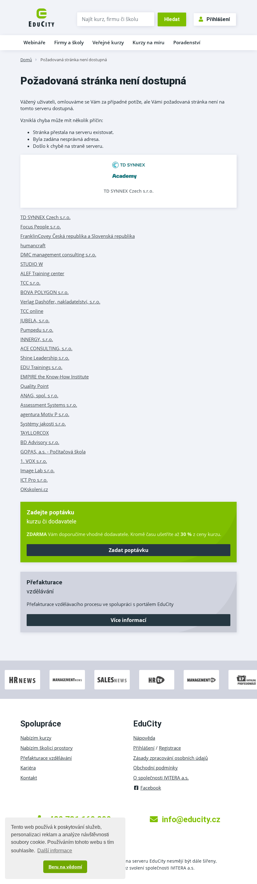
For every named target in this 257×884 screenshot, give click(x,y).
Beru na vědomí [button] (65, 866)
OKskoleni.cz (34, 489)
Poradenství (186, 42)
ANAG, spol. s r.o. (39, 395)
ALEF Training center (42, 273)
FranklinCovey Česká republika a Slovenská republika (77, 236)
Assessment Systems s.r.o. (48, 405)
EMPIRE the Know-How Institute (54, 376)
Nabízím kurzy (35, 738)
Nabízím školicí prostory (46, 748)
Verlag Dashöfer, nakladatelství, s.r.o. (60, 301)
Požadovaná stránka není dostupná (73, 59)
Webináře (34, 42)
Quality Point (34, 386)
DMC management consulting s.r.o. (58, 254)
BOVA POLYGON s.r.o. (44, 292)
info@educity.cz (191, 819)
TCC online (31, 311)
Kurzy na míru (149, 42)
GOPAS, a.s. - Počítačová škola (53, 451)
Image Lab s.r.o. (37, 470)
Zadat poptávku (129, 550)
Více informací (128, 620)
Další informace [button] (54, 850)
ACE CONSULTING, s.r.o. (46, 348)
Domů (26, 59)
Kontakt (28, 777)
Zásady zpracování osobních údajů (170, 758)
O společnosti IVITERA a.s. (161, 777)
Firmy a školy (69, 42)
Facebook (150, 788)
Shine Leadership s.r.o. (44, 358)
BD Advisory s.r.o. (39, 442)
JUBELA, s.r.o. (35, 320)
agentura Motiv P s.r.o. (44, 414)
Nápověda (144, 738)
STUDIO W (31, 264)
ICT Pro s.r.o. (34, 480)
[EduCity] (41, 17)
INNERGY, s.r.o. (36, 339)
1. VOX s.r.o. (33, 461)
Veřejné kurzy (108, 42)
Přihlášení (218, 19)
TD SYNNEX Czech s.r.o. (129, 191)
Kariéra (28, 767)
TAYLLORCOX (34, 433)
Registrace (170, 748)
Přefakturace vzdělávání (46, 758)
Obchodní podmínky (155, 767)
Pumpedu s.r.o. (36, 330)
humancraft (32, 245)
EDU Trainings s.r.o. (41, 367)
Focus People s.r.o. (40, 226)
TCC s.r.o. (30, 283)
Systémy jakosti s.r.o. (43, 424)
